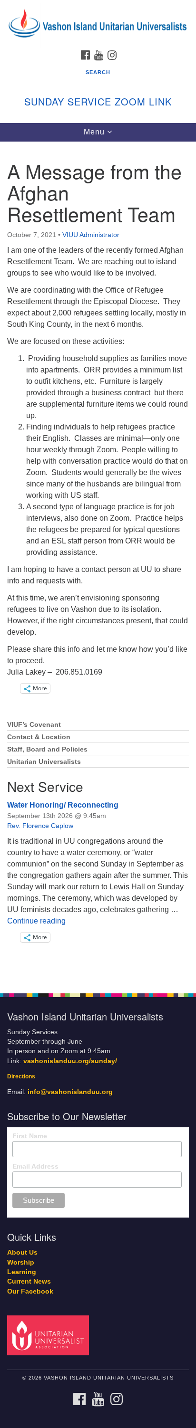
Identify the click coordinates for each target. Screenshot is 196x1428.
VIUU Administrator (90, 234)
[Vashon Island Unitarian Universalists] (98, 9)
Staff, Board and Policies (47, 749)
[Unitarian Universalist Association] (50, 1335)
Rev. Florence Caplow (40, 825)
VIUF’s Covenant (34, 724)
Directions (21, 1076)
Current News (29, 1281)
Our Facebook (30, 1291)
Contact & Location (38, 737)
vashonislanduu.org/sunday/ (70, 1061)
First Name (29, 1136)
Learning (21, 1272)
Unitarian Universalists (44, 761)
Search (98, 72)
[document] (98, 562)
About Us (22, 1252)
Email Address (35, 1166)
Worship (20, 1262)
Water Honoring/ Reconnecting (62, 805)
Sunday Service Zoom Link (98, 101)
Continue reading (36, 921)
